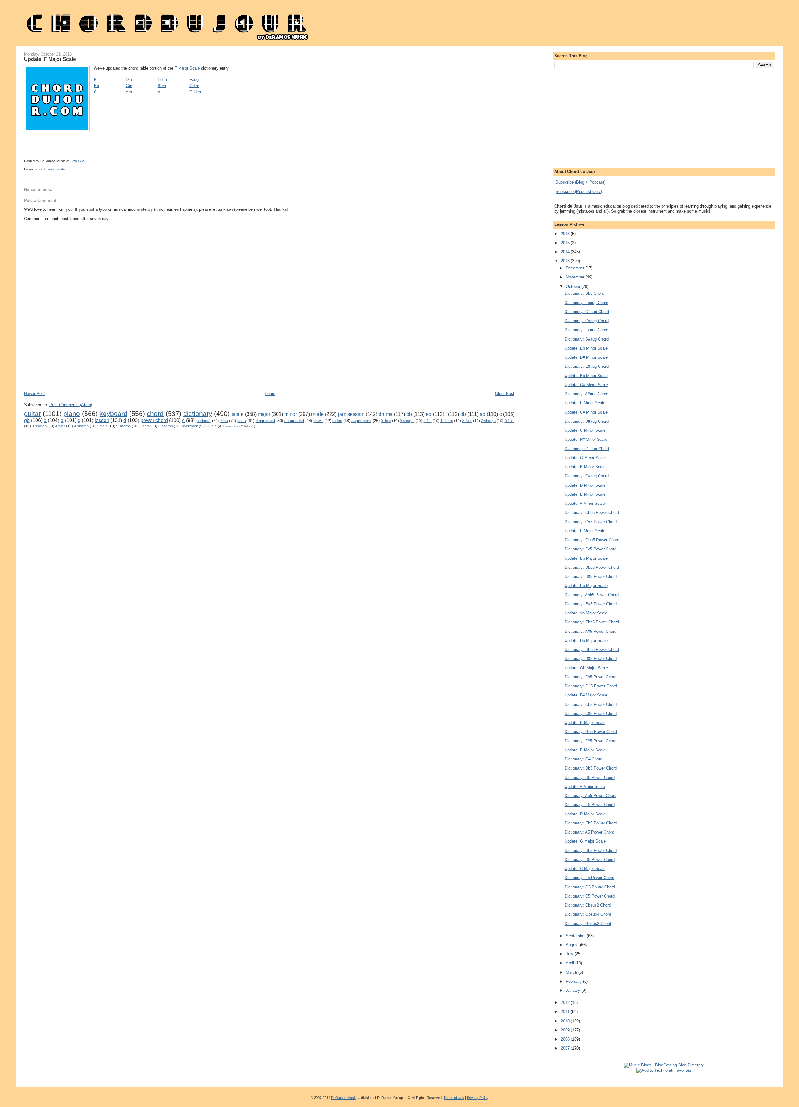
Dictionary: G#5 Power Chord (591, 686)
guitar (32, 413)
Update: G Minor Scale (585, 457)
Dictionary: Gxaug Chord (587, 311)
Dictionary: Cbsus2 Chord (588, 905)
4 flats (60, 426)
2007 (566, 1048)
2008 (566, 1039)
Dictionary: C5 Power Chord (590, 896)
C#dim (195, 92)
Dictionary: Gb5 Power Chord (591, 731)
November (576, 277)
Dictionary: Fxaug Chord (586, 329)
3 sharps (39, 426)
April (570, 963)
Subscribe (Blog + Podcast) (580, 182)
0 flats (386, 421)
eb (428, 414)
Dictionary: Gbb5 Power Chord (592, 540)
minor (290, 414)
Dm (129, 79)
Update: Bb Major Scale (586, 558)
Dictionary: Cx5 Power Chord (591, 521)
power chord (154, 420)
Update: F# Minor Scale (586, 439)
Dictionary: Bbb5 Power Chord (592, 649)
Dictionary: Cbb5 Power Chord (592, 512)
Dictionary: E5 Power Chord (590, 804)
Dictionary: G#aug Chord (587, 448)
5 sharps (123, 426)
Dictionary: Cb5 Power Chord (591, 704)
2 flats (467, 421)
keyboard (113, 413)
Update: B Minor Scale (585, 467)
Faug (194, 79)
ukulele (210, 426)
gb (27, 420)
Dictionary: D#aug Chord (587, 421)
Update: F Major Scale (50, 59)
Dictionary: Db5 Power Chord (591, 768)
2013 (566, 260)
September (576, 935)
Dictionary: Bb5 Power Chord (591, 850)
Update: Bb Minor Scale (586, 375)
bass (241, 420)
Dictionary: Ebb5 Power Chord (592, 622)
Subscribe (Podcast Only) (579, 191)
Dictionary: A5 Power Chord (589, 832)
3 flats (510, 421)
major (264, 414)
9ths (247, 426)
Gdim (194, 85)
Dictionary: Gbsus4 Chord (588, 914)
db (463, 414)
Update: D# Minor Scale (586, 357)
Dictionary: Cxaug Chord (587, 320)
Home (270, 393)
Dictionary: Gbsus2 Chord (588, 923)
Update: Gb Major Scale (586, 668)
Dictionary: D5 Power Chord (590, 859)
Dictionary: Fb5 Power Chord (590, 677)
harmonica (230, 426)
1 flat (427, 421)
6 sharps (165, 426)
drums (385, 414)
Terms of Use (454, 1098)
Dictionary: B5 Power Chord (590, 777)
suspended (294, 420)
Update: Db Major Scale (586, 640)
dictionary (197, 413)
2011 (566, 1011)
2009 (566, 1030)
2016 (566, 233)
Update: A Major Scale (585, 786)
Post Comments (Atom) (70, 404)
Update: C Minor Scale (585, 430)
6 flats (145, 426)
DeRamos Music (343, 1098)
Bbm (162, 85)
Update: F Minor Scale (585, 403)
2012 (566, 1002)
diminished (265, 420)
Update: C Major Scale (585, 868)
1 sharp (446, 421)
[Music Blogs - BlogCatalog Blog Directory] (664, 1065)
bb (409, 414)
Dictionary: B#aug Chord (587, 339)
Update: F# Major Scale (586, 695)
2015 (566, 242)
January (573, 990)
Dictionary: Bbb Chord (584, 293)
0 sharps (407, 421)
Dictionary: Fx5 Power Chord (590, 549)
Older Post (504, 393)
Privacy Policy (477, 1098)
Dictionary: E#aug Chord (587, 366)
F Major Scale (187, 68)
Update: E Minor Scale (585, 494)
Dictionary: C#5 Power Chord (591, 713)
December (576, 268)
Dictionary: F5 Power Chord (589, 877)
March (572, 972)
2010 (566, 1021)
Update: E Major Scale (585, 750)
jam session (351, 414)
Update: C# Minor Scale (586, 412)
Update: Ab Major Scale (586, 613)
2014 (566, 251)
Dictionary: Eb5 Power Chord (591, 823)
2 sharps (488, 421)
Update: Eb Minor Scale (586, 348)
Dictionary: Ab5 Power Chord (590, 795)
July (570, 954)
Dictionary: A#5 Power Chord (590, 631)
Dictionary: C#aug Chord (587, 476)
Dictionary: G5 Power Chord (590, 887)
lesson (102, 420)
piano (71, 413)
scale (60, 169)
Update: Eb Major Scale (586, 585)
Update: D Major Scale (585, 814)
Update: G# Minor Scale (586, 384)
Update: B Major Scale (585, 722)
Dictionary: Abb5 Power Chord (592, 595)
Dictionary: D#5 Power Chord (591, 658)
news (51, 169)
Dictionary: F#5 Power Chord (590, 741)
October (573, 286)
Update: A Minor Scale (585, 503)
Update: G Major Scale (585, 841)
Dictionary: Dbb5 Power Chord (592, 567)
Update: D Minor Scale (585, 485)
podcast (203, 420)
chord (40, 169)
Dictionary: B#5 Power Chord (591, 576)
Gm (129, 85)
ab (482, 414)
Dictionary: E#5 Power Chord (591, 604)
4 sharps (81, 426)
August (573, 944)
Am (129, 92)
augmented (361, 420)
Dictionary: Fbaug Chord (586, 302)
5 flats (102, 426)
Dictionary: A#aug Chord (586, 393)
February (574, 981)
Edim (162, 79)
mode (317, 414)
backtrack (190, 426)
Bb (96, 85)
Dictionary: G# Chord (583, 759)
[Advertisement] (137, 372)
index (337, 420)
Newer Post (34, 393)
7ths (224, 420)
